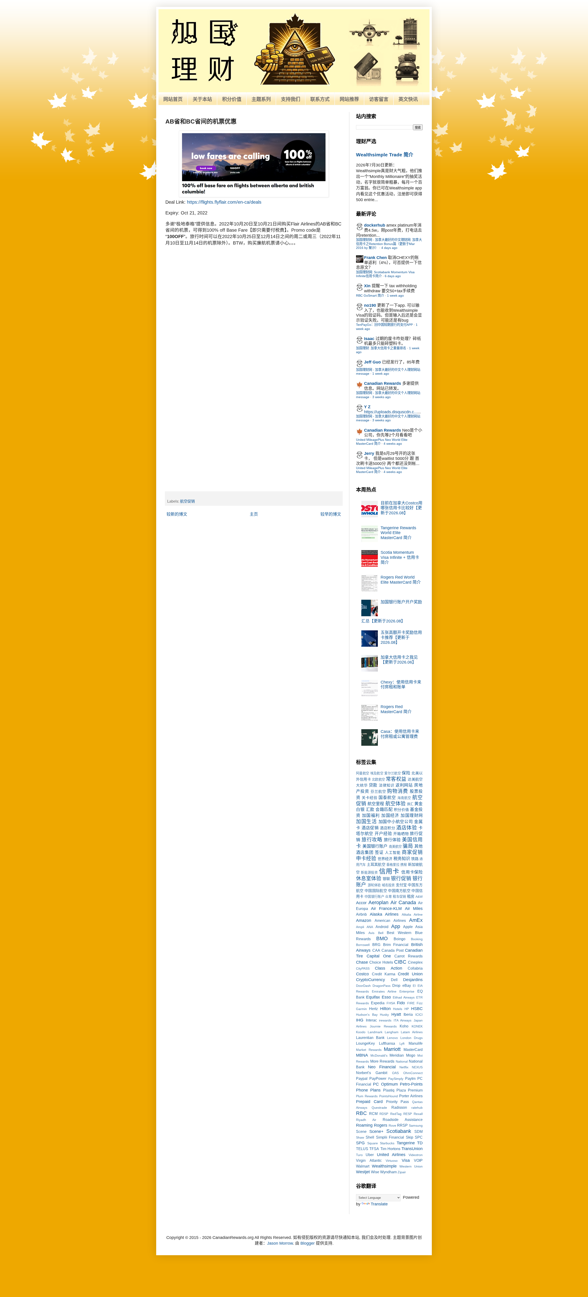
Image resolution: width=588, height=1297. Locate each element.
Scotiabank (398, 1131)
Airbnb (361, 914)
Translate (379, 1204)
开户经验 (383, 833)
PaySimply (395, 1078)
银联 (386, 879)
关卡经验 (369, 798)
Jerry (369, 453)
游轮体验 (374, 885)
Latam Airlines (412, 1032)
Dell (394, 980)
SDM (418, 1131)
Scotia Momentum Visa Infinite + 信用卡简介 (400, 557)
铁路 (414, 859)
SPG (360, 1143)
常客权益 (396, 779)
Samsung (416, 1125)
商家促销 (412, 852)
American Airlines (390, 920)
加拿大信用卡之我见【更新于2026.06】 (399, 660)
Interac (371, 1020)
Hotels (397, 1009)
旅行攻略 (372, 839)
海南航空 (404, 798)
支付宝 (401, 885)
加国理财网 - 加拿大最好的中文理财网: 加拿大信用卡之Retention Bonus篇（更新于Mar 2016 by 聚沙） (389, 244)
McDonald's (378, 1055)
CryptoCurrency (370, 979)
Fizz (420, 1003)
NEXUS (417, 1067)
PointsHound (388, 1096)
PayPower (377, 1078)
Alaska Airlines (384, 914)
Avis (371, 933)
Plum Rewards (367, 1096)
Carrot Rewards (408, 956)
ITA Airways (403, 1020)
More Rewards (382, 1061)
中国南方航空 (399, 891)
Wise (375, 1172)
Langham (392, 1032)
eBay (406, 985)
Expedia (377, 1003)
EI (414, 986)
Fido (401, 1003)
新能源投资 (369, 872)
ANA (370, 927)
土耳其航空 (376, 864)
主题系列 (261, 99)
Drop (396, 985)
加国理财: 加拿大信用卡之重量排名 (381, 348)
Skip (409, 1137)
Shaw (360, 1137)
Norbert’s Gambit (371, 1073)
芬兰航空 (378, 791)
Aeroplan (378, 902)
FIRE (411, 1003)
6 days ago (393, 276)
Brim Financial (396, 945)
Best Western (399, 933)
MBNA (362, 1055)
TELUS (362, 1149)
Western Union (411, 1166)
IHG (359, 1020)
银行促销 (401, 878)
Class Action (388, 968)
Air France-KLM (386, 908)
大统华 (362, 785)
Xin (367, 286)
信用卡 (389, 871)
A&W (419, 896)
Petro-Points (411, 1084)
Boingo (399, 939)
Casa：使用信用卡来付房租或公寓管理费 (400, 734)
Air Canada (403, 902)
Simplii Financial (390, 1137)
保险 (406, 773)
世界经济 (385, 859)
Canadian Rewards (382, 383)
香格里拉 (392, 865)
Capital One (379, 956)
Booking (417, 939)
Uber (370, 1155)
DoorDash (363, 986)
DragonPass (381, 986)
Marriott (392, 1049)
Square (372, 1143)
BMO (382, 938)
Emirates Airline (384, 991)
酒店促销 (370, 828)
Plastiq (388, 1090)
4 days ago (389, 248)
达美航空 (415, 779)
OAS (395, 1073)
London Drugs (411, 1038)
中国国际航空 (376, 891)
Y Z (367, 407)
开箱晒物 (401, 834)
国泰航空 (387, 797)
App (395, 926)
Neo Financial (382, 1067)
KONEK (417, 1026)
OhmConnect (413, 1073)
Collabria (415, 968)
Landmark (375, 1032)
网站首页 (173, 99)
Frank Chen (375, 257)
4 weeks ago (393, 443)
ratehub (417, 1107)
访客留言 (378, 99)
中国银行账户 (374, 896)
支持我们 (290, 99)
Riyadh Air (366, 1120)
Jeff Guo (372, 362)
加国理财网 (412, 815)
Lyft (401, 1043)
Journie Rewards (383, 1026)
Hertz (373, 1009)
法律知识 (386, 785)
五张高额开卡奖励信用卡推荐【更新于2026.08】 (401, 637)
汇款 (370, 809)
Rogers (380, 1125)
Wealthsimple (384, 1166)
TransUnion (412, 1148)
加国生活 (366, 821)
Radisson (399, 1107)
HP (406, 1009)
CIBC (400, 962)
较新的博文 (177, 514)
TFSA (374, 1149)
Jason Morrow (280, 1243)
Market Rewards (369, 1050)
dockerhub (374, 225)
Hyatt (396, 1014)
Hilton (385, 1008)
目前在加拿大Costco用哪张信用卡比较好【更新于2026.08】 (401, 508)
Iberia (408, 1014)
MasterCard (413, 1049)
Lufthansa (387, 1043)
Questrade (379, 1107)
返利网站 (404, 785)
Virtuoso (392, 1160)
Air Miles (414, 908)
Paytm (410, 1078)
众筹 (388, 896)
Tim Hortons (390, 1149)
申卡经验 (366, 858)
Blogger (307, 1243)
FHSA (391, 1003)
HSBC (417, 1008)
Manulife (416, 1043)
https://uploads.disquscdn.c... (390, 412)
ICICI (419, 1014)
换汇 (410, 804)
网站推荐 (349, 99)
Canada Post (393, 950)
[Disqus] (253, 308)
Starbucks (387, 1143)
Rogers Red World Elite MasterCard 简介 (401, 580)
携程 (403, 865)
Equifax (373, 997)
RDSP (383, 1114)
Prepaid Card (369, 1101)
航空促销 (187, 501)
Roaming (364, 1125)
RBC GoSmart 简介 (370, 295)
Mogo (410, 1055)
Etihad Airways (404, 997)
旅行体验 (392, 840)
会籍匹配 (384, 809)
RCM (373, 1113)
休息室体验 (368, 878)
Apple (408, 927)
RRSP (402, 1125)
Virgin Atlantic (369, 1160)
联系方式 (320, 99)
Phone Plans (368, 1090)
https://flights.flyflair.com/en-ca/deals (224, 202)
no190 (370, 305)
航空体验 (395, 803)
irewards (385, 1020)
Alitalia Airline (412, 914)
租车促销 (399, 896)
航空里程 (376, 804)
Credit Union (410, 974)
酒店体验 (406, 827)
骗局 (408, 846)
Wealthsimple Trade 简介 (384, 154)
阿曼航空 (362, 773)
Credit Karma (383, 974)
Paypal (362, 1078)
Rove (392, 1125)
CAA (376, 950)
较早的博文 (330, 514)
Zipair (402, 1172)
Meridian (397, 1055)
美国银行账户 (374, 846)
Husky (384, 1014)
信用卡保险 (412, 872)
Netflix (403, 1067)
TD (420, 1143)
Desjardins (413, 979)
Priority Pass (397, 1102)
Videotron (416, 1155)
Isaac (369, 338)
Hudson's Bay (367, 1014)
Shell (370, 1137)
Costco (362, 974)
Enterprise (406, 991)
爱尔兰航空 (392, 773)
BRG (376, 945)
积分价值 (231, 99)
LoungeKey (365, 1043)
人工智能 (393, 852)
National (402, 1061)
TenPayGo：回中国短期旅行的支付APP (384, 324)
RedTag (395, 1114)
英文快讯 (408, 99)
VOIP (418, 1160)
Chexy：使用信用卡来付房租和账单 (401, 684)
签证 (379, 852)
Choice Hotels (381, 962)
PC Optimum (385, 1084)
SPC (419, 1137)
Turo (359, 1155)
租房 (411, 896)
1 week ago (395, 295)
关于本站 (202, 99)
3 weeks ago (381, 397)
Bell (380, 933)
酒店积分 (387, 828)
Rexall (418, 1114)
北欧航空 (378, 779)
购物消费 (397, 791)
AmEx (416, 920)
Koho (404, 1026)
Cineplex (415, 962)
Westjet (363, 1172)
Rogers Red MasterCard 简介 (396, 709)
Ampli (360, 927)
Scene (361, 1131)
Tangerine (406, 1143)
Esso (386, 997)
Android (382, 927)
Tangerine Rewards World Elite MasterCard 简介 (398, 533)
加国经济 (390, 815)
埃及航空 (376, 773)
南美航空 (395, 846)
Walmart (362, 1166)
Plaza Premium (409, 1090)
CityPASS (363, 968)
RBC (361, 1113)
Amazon (363, 920)
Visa (406, 1160)
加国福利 (371, 815)
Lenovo (392, 1038)
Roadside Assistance (403, 1119)
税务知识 (401, 858)
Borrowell (363, 945)
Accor (361, 902)
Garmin (361, 1009)
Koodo (360, 1032)
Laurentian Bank (370, 1037)
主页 (254, 514)
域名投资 (388, 885)
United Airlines (391, 1154)
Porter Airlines (411, 1096)
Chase (362, 962)
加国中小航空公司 (396, 821)
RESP (407, 1114)
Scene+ (376, 1131)
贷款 (373, 785)
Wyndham (388, 1172)
